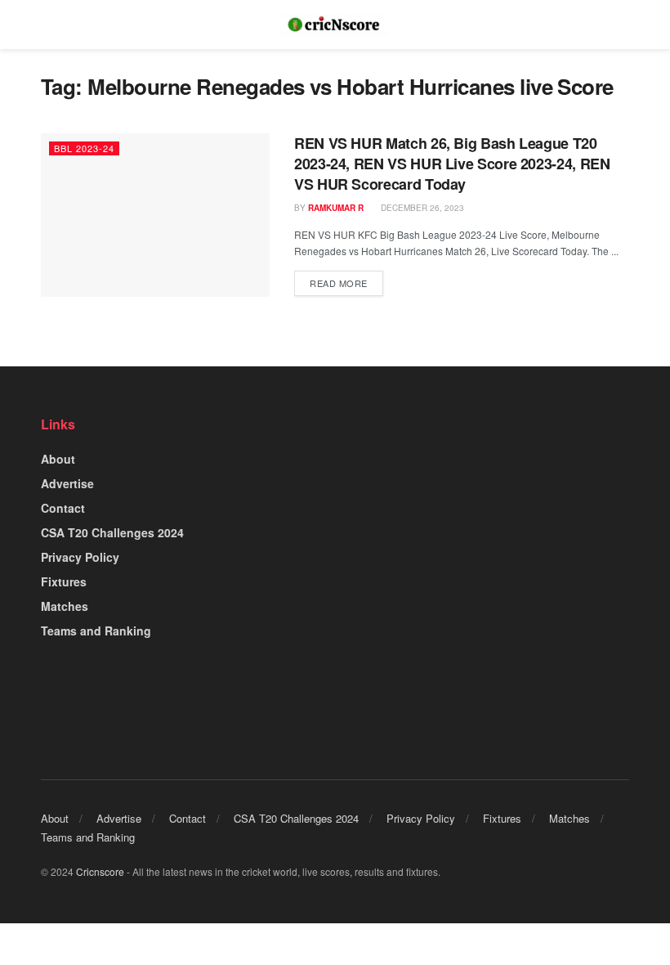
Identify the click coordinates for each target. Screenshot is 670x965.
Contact (63, 508)
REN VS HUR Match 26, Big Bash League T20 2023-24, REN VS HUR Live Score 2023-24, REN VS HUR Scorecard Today (452, 163)
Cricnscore (100, 871)
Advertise (67, 483)
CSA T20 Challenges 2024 (112, 532)
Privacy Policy (80, 557)
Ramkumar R (336, 207)
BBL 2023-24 (84, 148)
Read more (339, 283)
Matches (64, 606)
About (58, 459)
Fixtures (64, 581)
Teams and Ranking (96, 630)
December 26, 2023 (421, 207)
